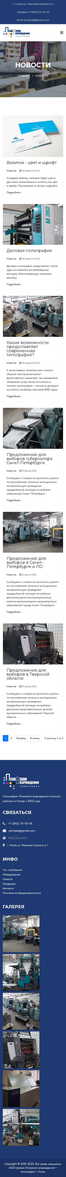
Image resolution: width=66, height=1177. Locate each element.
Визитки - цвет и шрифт (32, 162)
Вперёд (20, 738)
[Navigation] (61, 32)
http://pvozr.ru (17, 838)
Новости (11, 170)
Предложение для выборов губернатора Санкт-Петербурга (29, 458)
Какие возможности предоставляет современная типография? (28, 348)
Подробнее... (14, 192)
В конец (34, 738)
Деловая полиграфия (29, 250)
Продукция (9, 884)
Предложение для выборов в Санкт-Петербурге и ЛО (26, 562)
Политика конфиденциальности (22, 893)
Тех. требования (12, 870)
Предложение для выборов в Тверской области (28, 674)
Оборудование (12, 874)
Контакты (8, 888)
